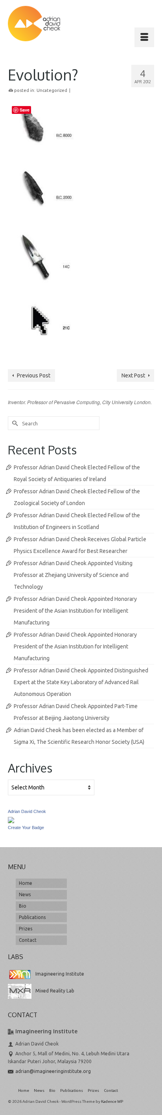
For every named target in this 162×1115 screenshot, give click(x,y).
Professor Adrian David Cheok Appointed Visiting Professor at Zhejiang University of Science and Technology (73, 575)
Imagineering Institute (59, 973)
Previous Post (33, 375)
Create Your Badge (26, 827)
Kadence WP (112, 1101)
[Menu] (144, 37)
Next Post (133, 375)
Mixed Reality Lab (54, 990)
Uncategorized (52, 90)
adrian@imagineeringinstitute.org (53, 1071)
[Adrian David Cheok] (34, 23)
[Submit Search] (14, 423)
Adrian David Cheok (27, 811)
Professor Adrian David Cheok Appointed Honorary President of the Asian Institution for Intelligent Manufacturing (75, 611)
